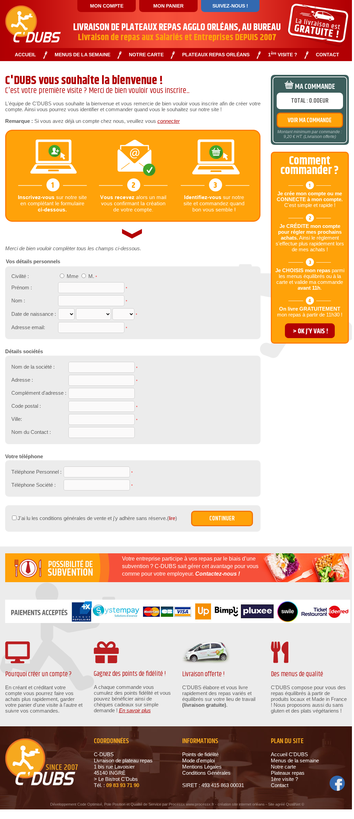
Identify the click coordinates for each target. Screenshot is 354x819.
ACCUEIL (25, 54)
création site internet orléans (241, 804)
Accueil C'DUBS (289, 754)
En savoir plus (135, 710)
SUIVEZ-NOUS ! (230, 6)
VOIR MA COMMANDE (310, 120)
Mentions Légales (202, 767)
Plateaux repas (288, 773)
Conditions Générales (206, 773)
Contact (279, 785)
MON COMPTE (106, 6)
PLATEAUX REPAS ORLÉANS (216, 54)
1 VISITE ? (282, 54)
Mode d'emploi (198, 760)
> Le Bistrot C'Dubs (116, 779)
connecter (168, 121)
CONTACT (327, 54)
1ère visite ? (284, 779)
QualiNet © (295, 804)
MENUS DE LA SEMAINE (82, 54)
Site (271, 804)
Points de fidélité (200, 754)
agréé (280, 804)
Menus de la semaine (295, 760)
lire (172, 518)
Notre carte (283, 767)
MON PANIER (168, 6)
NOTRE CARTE (146, 54)
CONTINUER (222, 518)
